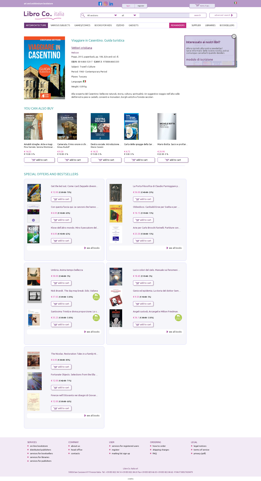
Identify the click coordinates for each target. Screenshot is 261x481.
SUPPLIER (196, 25)
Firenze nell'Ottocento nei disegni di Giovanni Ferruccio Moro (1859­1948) (88, 395)
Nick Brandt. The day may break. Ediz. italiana (74, 290)
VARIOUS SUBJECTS (60, 25)
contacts (75, 453)
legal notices (200, 446)
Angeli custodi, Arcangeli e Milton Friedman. (155, 311)
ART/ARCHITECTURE (36, 25)
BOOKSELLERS (227, 25)
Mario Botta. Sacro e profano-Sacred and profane (182, 144)
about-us (75, 446)
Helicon (75, 52)
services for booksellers (41, 453)
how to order (159, 446)
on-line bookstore (39, 446)
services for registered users (125, 446)
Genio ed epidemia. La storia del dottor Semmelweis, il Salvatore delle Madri (172, 290)
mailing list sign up (121, 453)
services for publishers (40, 461)
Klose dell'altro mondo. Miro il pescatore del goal (76, 227)
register (141, 6)
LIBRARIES (210, 25)
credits (131, 479)
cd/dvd (120, 25)
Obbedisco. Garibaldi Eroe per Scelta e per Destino (159, 207)
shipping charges (161, 450)
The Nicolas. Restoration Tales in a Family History (76, 353)
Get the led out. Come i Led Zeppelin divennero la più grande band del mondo (91, 186)
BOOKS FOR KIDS (103, 25)
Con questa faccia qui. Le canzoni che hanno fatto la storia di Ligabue (86, 207)
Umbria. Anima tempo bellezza (67, 270)
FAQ (155, 453)
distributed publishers (40, 450)
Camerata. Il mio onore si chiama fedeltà (77, 144)
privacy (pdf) (200, 453)
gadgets (133, 25)
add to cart (41, 160)
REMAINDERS (177, 25)
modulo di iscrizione (199, 59)
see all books (93, 248)
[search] (197, 15)
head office (76, 450)
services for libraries (39, 457)
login (128, 6)
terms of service (201, 450)
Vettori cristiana (81, 47)
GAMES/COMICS (82, 25)
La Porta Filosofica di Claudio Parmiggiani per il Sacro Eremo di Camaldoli (171, 186)
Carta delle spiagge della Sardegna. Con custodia (148, 144)
